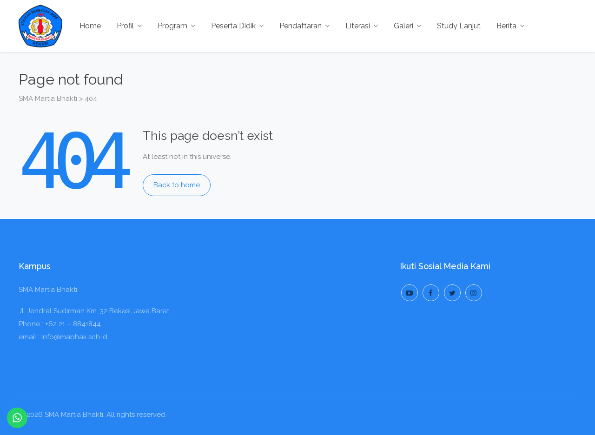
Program (172, 25)
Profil (125, 25)
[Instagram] (473, 292)
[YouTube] (409, 292)
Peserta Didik (233, 25)
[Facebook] (431, 292)
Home (90, 25)
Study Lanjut (459, 25)
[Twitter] (452, 292)
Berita (506, 25)
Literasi (357, 25)
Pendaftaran (300, 25)
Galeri (403, 25)
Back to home (176, 185)
